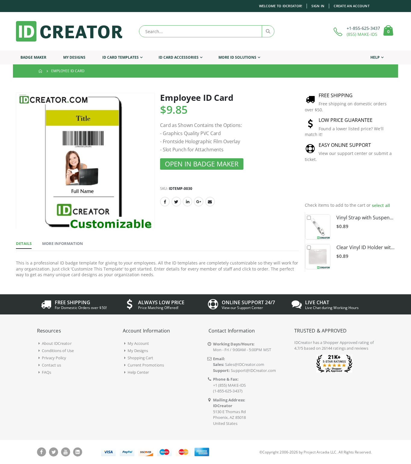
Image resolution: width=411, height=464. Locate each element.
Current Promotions (146, 365)
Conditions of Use (58, 350)
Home (41, 71)
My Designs (138, 350)
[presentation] (385, 186)
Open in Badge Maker (202, 164)
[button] (149, 226)
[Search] (268, 31)
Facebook (165, 201)
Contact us (51, 365)
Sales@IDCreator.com (244, 364)
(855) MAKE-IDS (362, 34)
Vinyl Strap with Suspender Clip (365, 217)
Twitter (176, 201)
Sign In (317, 6)
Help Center (138, 372)
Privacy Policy (54, 357)
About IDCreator (57, 343)
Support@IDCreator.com (253, 370)
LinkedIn (187, 201)
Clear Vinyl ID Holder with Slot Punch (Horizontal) (365, 247)
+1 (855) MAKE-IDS (229, 385)
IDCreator (303, 342)
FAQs (46, 372)
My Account (138, 343)
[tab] (24, 244)
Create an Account (351, 6)
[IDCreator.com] (69, 31)
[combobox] (206, 31)
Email (210, 201)
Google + (198, 201)
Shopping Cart (140, 357)
